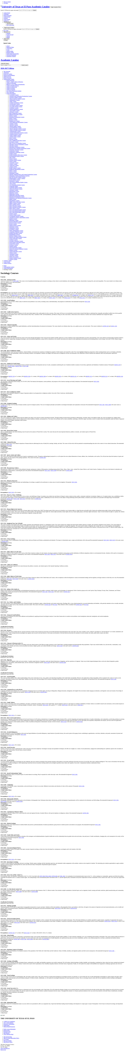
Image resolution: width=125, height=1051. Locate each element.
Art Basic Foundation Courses (16, 102)
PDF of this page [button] (10, 25)
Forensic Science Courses (15, 160)
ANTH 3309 (69, 470)
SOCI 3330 (27, 692)
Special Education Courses (15, 247)
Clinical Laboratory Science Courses (17, 128)
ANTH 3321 (67, 591)
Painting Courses (13, 218)
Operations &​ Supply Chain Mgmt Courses (19, 217)
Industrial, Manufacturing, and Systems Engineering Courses (23, 174)
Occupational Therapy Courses (16, 216)
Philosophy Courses (13, 220)
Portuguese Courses (13, 226)
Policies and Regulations (9, 75)
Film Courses (12, 157)
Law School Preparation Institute (13, 91)
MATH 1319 (117, 364)
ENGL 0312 (15, 295)
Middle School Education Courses (17, 202)
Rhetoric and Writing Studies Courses (17, 237)
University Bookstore (11, 55)
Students (8, 33)
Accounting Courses (14, 94)
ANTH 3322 (48, 604)
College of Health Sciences (12, 85)
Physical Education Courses (15, 221)
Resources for (7, 32)
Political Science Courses (15, 225)
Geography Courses (13, 162)
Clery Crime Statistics (8, 1022)
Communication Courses (15, 131)
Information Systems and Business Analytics (19, 175)
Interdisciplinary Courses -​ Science (17, 178)
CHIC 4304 (62, 876)
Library (8, 46)
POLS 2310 (67, 297)
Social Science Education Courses (17, 242)
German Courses (13, 166)
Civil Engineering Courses (15, 127)
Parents (8, 37)
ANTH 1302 (9, 498)
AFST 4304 (42, 876)
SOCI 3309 (53, 470)
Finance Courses (13, 158)
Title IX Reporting (7, 1036)
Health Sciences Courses (15, 168)
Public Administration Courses (16, 230)
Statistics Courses (13, 250)
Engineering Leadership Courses (16, 152)
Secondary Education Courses (16, 241)
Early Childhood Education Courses (17, 140)
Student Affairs (9, 51)
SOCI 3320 (15, 578)
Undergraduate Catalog (8, 79)
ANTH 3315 (5, 541)
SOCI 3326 (47, 662)
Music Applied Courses (14, 204)
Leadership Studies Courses (15, 187)
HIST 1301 (22, 297)
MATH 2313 (104, 376)
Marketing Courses (13, 192)
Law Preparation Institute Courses (17, 185)
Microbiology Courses (14, 200)
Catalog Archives (7, 263)
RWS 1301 (30, 295)
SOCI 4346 (30, 939)
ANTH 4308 (34, 891)
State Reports (6, 1033)
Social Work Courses (14, 243)
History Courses (13, 170)
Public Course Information (9, 1029)
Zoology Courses (13, 259)
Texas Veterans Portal (8, 1034)
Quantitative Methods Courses (16, 232)
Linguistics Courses (13, 190)
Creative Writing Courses (15, 135)
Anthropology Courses (14, 100)
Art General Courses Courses (16, 105)
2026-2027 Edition (7, 68)
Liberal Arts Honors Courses (15, 188)
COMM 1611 (75, 295)
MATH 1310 (120, 376)
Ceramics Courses (13, 123)
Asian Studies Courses (14, 110)
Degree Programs (7, 15)
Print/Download (7, 22)
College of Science (10, 88)
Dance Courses (12, 138)
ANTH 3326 (62, 662)
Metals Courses (12, 199)
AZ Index (5, 3)
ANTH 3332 (79, 721)
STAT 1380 (25, 366)
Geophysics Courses (14, 165)
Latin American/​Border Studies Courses (18, 182)
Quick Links (6, 38)
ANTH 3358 (19, 801)
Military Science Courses (15, 203)
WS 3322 (55, 604)
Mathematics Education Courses (16, 195)
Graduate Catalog (7, 260)
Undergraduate (6, 16)
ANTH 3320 (31, 578)
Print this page (10, 23)
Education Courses (13, 145)
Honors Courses (13, 171)
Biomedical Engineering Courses (16, 117)
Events (7, 49)
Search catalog (4, 65)
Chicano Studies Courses (15, 126)
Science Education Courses (15, 238)
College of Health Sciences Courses (17, 130)
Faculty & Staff (9, 34)
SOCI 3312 (22, 498)
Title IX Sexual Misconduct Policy (11, 1038)
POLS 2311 (82, 297)
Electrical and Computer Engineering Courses (19, 148)
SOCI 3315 (112, 540)
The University (6, 71)
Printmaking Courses (14, 228)
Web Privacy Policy (8, 1042)
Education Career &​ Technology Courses (18, 144)
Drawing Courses (13, 139)
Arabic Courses (12, 101)
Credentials (6, 14)
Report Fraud (6, 1030)
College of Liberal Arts (11, 87)
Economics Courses (13, 141)
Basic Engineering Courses (15, 113)
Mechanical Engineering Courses (16, 196)
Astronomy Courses (13, 111)
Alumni (8, 36)
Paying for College (7, 74)
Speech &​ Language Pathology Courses (18, 248)
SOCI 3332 (63, 721)
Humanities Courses (13, 173)
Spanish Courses (13, 246)
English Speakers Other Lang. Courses (18, 155)
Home (4, 265)
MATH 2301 (58, 376)
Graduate (5, 18)
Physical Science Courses (15, 222)
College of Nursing (10, 89)
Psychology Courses (14, 229)
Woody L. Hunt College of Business (14, 81)
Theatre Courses (13, 252)
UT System (6, 1039)
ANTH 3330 (43, 692)
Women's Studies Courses (15, 258)
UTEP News (9, 48)
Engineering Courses (14, 151)
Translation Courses (13, 254)
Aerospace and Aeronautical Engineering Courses (20, 96)
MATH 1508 (11, 366)
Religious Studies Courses (15, 235)
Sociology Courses (13, 245)
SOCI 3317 (53, 554)
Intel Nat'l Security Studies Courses (17, 177)
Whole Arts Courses (13, 256)
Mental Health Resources (9, 1026)
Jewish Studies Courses (14, 179)
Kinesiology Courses (14, 181)
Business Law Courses (14, 121)
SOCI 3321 (51, 591)
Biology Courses (13, 115)
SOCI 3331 (65, 705)
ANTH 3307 (43, 457)
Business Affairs (10, 52)
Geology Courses (13, 164)
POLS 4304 (48, 876)
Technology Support (11, 56)
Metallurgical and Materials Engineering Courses (20, 198)
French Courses (12, 161)
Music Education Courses (15, 205)
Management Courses (14, 191)
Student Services (7, 76)
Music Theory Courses (14, 208)
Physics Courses (13, 224)
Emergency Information (8, 1024)
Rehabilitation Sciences (14, 234)
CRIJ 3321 (80, 705)
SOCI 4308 (18, 891)
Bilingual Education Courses (15, 114)
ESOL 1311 (91, 295)
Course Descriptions (11, 93)
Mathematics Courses (14, 194)
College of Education (11, 83)
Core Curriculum (10, 92)
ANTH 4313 (33, 922)
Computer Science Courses (15, 134)
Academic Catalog (40, 6)
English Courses (13, 153)
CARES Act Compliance (9, 1021)
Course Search (6, 19)
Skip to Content (7, 1)
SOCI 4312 (57, 908)
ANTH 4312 (73, 908)
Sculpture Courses (13, 239)
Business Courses (13, 119)
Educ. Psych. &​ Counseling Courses (17, 143)
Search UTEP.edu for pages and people (10, 10)
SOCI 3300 (108, 404)
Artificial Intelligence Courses (16, 109)
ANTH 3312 (38, 498)
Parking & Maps (10, 47)
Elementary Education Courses (16, 149)
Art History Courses (13, 108)
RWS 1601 (60, 295)
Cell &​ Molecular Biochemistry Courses (18, 122)
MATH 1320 (18, 366)
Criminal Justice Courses (15, 136)
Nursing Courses (13, 213)
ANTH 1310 (106, 326)
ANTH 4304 (54, 876)
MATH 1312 (89, 376)
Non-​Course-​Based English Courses (17, 209)
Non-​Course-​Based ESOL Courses (17, 211)
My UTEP (5, 30)
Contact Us (6, 20)
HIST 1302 (37, 297)
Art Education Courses (14, 104)
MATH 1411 (73, 376)
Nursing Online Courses (14, 215)
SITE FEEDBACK (5, 1048)
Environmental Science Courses (16, 156)
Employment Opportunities (12, 53)
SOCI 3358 (3, 801)
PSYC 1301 (52, 297)
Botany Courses (13, 118)
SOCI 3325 (59, 645)
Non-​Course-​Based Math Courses (17, 212)
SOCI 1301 (15, 281)
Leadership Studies (13, 186)
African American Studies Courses (17, 98)
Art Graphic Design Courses (15, 106)
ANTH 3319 (69, 554)
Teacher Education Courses (15, 251)
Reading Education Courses (15, 233)
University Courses (13, 255)
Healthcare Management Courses (16, 169)
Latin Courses (12, 183)
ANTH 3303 (4, 406)
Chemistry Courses (13, 125)
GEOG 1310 (114, 326)
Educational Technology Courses (16, 147)
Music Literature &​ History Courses (17, 207)
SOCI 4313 (17, 922)
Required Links (7, 1031)
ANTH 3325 (75, 645)
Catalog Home (6, 12)
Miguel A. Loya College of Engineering (15, 84)
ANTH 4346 (46, 939)
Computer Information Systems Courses (18, 132)
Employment (6, 1025)
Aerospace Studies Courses (15, 97)
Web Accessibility (7, 1040)
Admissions (6, 72)
